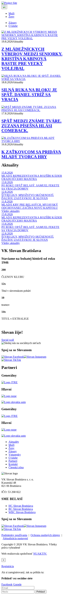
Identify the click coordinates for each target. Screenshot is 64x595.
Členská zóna (16, 467)
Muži (11, 444)
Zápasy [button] (13, 22)
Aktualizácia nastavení (15, 538)
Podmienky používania (14, 535)
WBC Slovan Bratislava (22, 512)
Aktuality (14, 441)
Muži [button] (11, 13)
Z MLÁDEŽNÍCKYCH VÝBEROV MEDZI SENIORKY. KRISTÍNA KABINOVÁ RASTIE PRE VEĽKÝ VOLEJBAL (31, 59)
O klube (13, 457)
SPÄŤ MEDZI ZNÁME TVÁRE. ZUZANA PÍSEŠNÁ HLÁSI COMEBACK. (31, 126)
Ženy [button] (11, 16)
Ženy (11, 448)
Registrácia (7, 566)
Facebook (6, 584)
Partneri (13, 460)
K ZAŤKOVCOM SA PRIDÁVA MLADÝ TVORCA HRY (31, 154)
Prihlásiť (40, 591)
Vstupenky (15, 454)
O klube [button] (13, 25)
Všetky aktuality (10, 211)
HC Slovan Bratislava (21, 505)
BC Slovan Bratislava (21, 509)
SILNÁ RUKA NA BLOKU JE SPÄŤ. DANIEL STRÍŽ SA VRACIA (29, 95)
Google (17, 584)
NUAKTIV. (40, 553)
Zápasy (13, 451)
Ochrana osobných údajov (45, 535)
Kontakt (13, 464)
